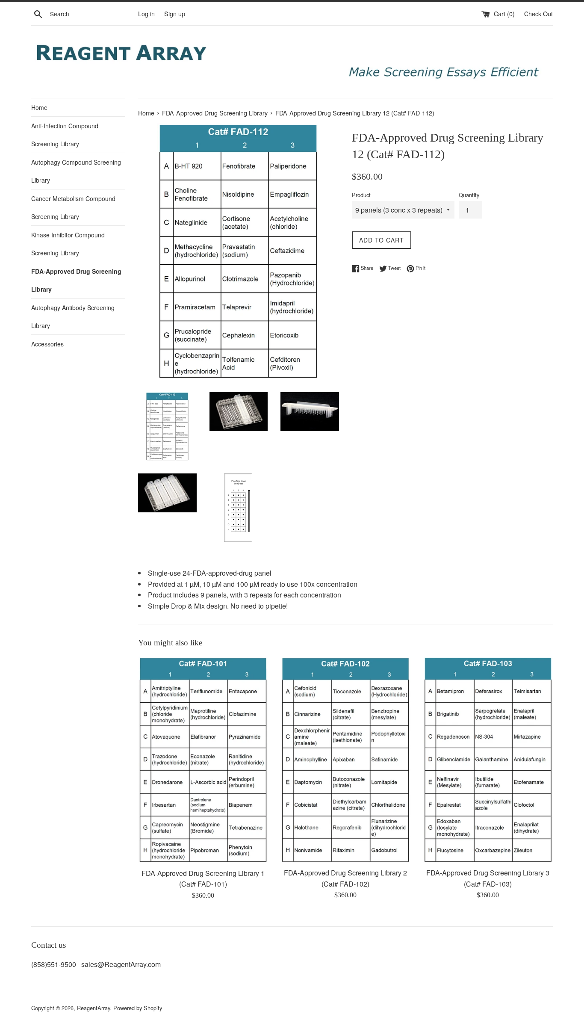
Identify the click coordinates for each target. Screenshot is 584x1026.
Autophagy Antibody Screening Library (73, 316)
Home (39, 107)
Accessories (47, 344)
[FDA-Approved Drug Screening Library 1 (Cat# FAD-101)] (203, 759)
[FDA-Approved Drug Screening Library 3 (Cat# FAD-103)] (488, 759)
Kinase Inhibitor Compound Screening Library (68, 244)
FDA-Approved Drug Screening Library (76, 280)
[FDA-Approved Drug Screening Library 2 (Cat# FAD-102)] (345, 759)
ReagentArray (93, 1008)
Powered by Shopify (137, 1008)
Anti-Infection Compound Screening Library (64, 134)
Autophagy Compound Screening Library (76, 171)
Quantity (469, 195)
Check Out (538, 13)
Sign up (174, 13)
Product (361, 195)
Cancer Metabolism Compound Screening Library (73, 207)
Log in (146, 13)
